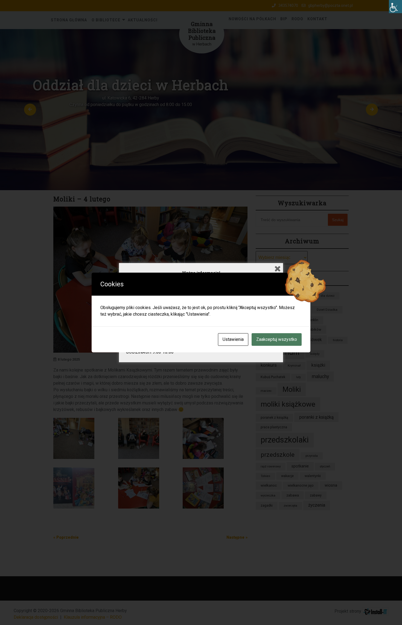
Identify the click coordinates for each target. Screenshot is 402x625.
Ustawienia (233, 339)
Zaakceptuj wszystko (276, 339)
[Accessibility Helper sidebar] (395, 6)
